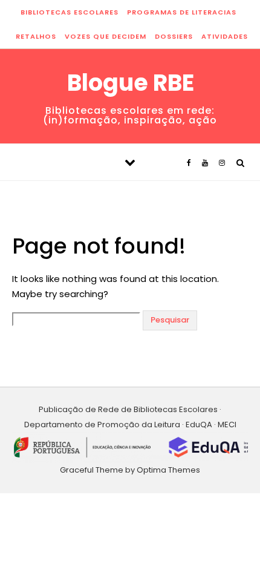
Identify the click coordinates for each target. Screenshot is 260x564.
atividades (224, 36)
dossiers (174, 36)
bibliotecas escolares (70, 12)
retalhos (36, 36)
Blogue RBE (130, 83)
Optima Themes (168, 470)
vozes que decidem (105, 36)
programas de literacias (181, 12)
